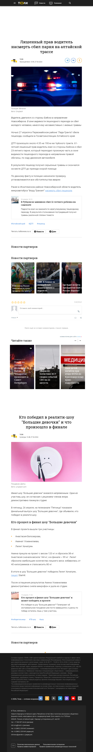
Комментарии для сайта (71, 336)
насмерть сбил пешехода (58, 190)
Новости (42, 3)
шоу (41, 619)
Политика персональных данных (28, 744)
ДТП (31, 224)
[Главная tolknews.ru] (23, 3)
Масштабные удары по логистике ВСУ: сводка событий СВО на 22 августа (48, 375)
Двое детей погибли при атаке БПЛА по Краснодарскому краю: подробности (74, 375)
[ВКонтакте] (73, 60)
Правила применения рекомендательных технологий (57, 747)
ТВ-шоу (32, 619)
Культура (23, 437)
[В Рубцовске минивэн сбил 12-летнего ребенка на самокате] (15, 207)
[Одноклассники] (79, 60)
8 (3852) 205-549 (20, 731)
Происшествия (25, 62)
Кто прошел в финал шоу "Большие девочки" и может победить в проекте (46, 599)
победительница (18, 619)
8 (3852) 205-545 (20, 728)
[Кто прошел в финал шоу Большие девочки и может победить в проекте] (15, 603)
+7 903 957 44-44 (20, 722)
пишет (14, 575)
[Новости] (38, 231)
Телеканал (58, 3)
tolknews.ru (21, 711)
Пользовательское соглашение (54, 744)
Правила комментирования (26, 747)
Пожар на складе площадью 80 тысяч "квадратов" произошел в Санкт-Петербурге (21, 372)
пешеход (41, 224)
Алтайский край (18, 224)
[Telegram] (67, 60)
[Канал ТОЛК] (52, 231)
